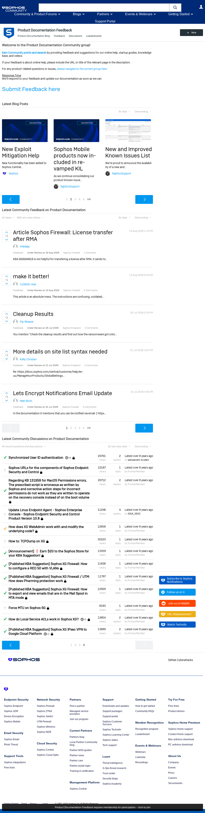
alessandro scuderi (138, 460)
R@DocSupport (69, 186)
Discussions (75, 36)
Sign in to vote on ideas (6, 232)
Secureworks (175, 783)
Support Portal (105, 21)
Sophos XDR (11, 711)
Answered (5, 457)
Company (173, 762)
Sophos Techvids (111, 729)
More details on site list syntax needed (60, 351)
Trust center (108, 773)
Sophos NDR (44, 732)
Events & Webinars (138, 14)
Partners (103, 14)
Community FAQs (144, 711)
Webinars (140, 752)
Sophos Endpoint (13, 706)
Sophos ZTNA (44, 711)
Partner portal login (80, 765)
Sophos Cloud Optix (48, 755)
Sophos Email (11, 739)
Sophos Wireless (46, 726)
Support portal (110, 716)
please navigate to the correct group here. (82, 69)
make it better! (31, 276)
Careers (172, 778)
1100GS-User (28, 284)
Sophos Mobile (12, 721)
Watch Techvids (177, 624)
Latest (139, 456)
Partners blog (77, 737)
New (193, 32)
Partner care (76, 760)
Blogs (77, 14)
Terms (24, 803)
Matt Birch (26, 401)
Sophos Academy (112, 783)
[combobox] (104, 8)
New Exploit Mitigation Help (20, 152)
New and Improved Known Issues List (128, 152)
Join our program (79, 719)
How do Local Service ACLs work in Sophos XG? (44, 619)
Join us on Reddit (178, 603)
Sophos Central (45, 749)
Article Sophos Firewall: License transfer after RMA (63, 235)
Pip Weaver (27, 321)
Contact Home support (180, 734)
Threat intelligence (112, 763)
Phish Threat (11, 744)
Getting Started (179, 14)
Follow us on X (176, 592)
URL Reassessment (179, 614)
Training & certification (82, 771)
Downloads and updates (115, 706)
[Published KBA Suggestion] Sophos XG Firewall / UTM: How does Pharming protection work (49, 579)
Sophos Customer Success (112, 723)
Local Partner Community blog (83, 743)
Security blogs (110, 778)
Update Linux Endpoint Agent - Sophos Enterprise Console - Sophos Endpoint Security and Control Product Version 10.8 (45, 514)
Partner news (77, 755)
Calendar (140, 757)
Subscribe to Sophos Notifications (179, 580)
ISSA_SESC (134, 513)
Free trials (173, 706)
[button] (175, 7)
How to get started (145, 706)
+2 (69, 457)
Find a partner (77, 706)
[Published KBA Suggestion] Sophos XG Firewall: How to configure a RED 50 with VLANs (48, 566)
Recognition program (146, 729)
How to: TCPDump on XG (27, 541)
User (201, 7)
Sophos (13, 173)
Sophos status (110, 740)
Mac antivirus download (181, 739)
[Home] (19, 9)
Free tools (9, 767)
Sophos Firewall (45, 706)
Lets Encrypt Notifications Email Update (62, 393)
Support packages (112, 711)
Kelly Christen (28, 359)
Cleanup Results (33, 313)
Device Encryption (14, 716)
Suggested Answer (5, 529)
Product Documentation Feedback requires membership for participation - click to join (102, 807)
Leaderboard (142, 734)
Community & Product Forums (35, 14)
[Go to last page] (89, 199)
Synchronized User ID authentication (36, 458)
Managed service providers (79, 712)
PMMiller (25, 246)
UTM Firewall (44, 721)
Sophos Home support (180, 729)
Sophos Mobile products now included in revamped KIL (75, 159)
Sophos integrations (15, 762)
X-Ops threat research (114, 768)
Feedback (59, 36)
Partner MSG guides (81, 750)
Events (172, 767)
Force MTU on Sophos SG (27, 608)
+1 (85, 619)
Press (171, 772)
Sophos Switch (45, 716)
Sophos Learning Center (115, 734)
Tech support (109, 745)
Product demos (176, 711)
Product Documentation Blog (34, 36)
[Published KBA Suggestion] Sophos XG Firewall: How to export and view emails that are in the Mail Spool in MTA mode (48, 593)
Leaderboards (93, 36)
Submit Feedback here (31, 89)
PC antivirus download (180, 744)
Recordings (141, 762)
